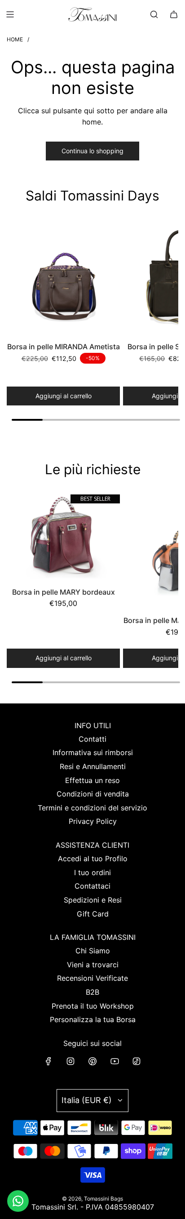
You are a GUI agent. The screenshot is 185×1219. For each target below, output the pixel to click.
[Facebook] (48, 1061)
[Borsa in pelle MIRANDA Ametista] (63, 277)
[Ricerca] (154, 14)
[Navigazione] (10, 14)
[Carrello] (174, 14)
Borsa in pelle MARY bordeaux (63, 591)
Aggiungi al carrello (63, 396)
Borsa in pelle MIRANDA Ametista (63, 346)
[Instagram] (70, 1061)
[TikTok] (136, 1061)
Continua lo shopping (92, 151)
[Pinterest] (92, 1061)
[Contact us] (18, 1201)
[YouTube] (114, 1061)
